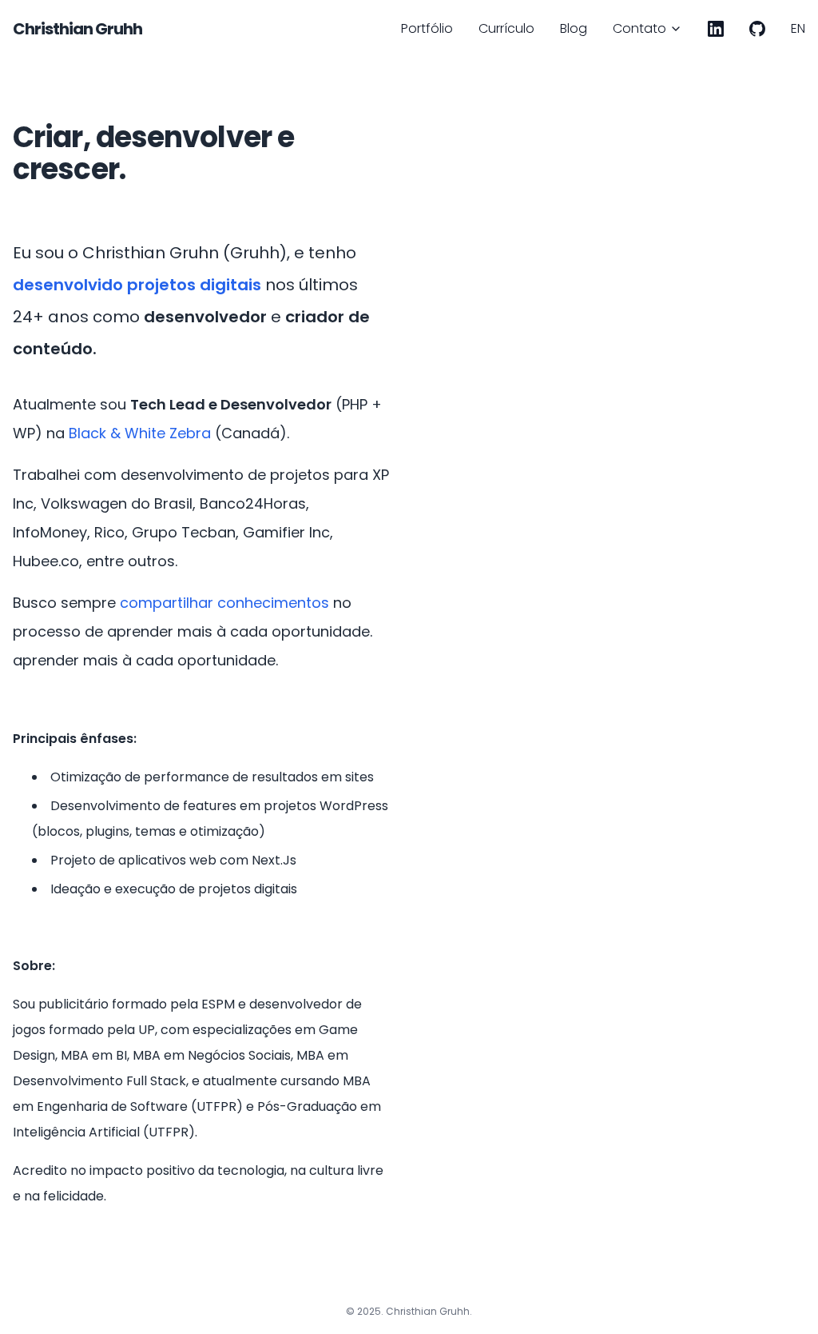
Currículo (506, 28)
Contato (639, 28)
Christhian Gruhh (77, 29)
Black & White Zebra (140, 433)
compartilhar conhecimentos (224, 603)
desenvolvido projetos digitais (137, 285)
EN (798, 28)
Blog (573, 28)
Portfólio (427, 28)
